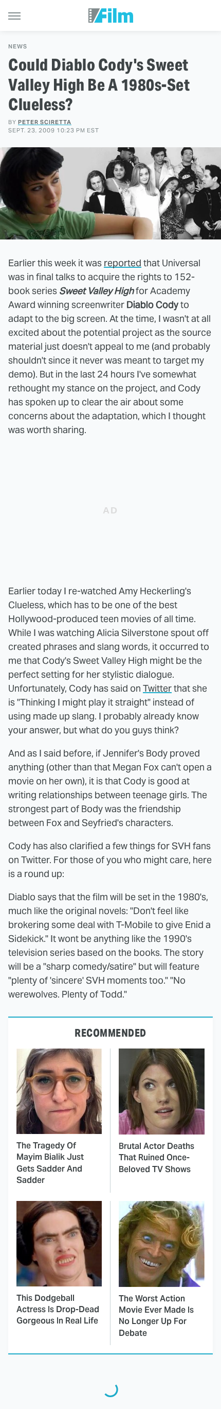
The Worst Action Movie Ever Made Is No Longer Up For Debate (156, 1315)
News (17, 46)
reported (122, 263)
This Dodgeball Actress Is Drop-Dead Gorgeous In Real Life (57, 1310)
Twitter (157, 688)
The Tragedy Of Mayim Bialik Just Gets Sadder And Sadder (50, 1162)
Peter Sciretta (44, 122)
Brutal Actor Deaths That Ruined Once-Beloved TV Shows (156, 1158)
